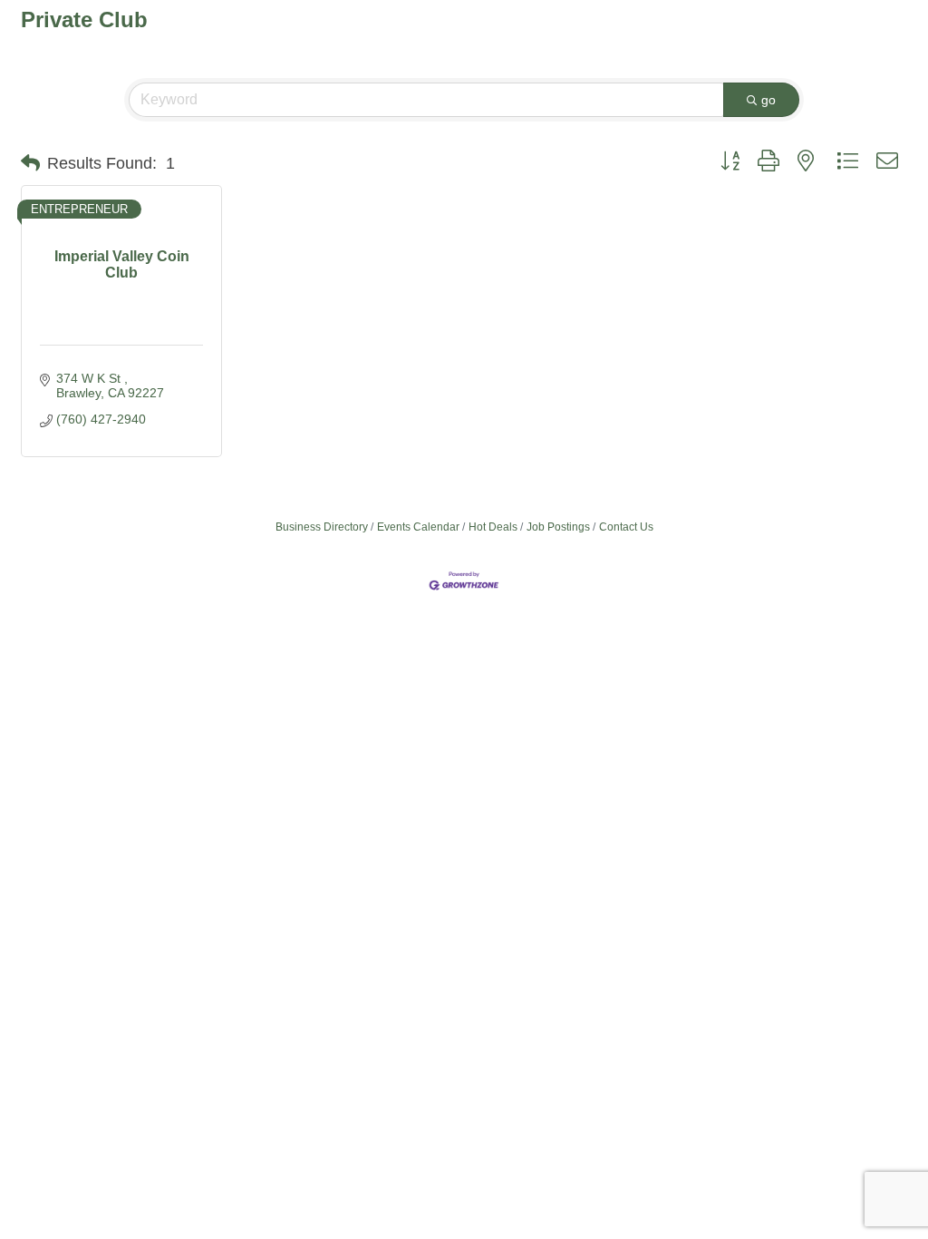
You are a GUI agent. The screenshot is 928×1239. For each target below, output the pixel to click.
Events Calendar (418, 527)
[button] (30, 163)
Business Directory (322, 527)
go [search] (768, 100)
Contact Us (626, 527)
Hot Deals (493, 527)
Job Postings (558, 527)
